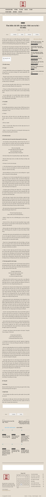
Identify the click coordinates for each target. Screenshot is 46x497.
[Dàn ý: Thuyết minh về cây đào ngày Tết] (6, 432)
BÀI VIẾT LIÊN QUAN (10, 427)
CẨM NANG (15, 12)
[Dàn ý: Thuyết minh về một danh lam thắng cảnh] (16, 432)
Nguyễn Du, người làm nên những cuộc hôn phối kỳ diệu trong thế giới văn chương (23, 422)
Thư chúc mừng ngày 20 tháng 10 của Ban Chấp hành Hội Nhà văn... (37, 53)
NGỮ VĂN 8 (14, 14)
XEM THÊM (19, 427)
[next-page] (4, 457)
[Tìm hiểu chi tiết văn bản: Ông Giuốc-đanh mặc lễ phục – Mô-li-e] (25, 446)
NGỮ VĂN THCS (8, 14)
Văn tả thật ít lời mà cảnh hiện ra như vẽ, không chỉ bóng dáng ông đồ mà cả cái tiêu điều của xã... (6, 452)
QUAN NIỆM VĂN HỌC (34, 44)
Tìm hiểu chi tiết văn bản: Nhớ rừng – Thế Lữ (8, 422)
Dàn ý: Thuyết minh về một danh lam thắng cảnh (15, 437)
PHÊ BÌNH (16, 9)
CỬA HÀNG (20, 12)
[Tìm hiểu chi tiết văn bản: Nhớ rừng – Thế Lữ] (16, 446)
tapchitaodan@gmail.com (6, 490)
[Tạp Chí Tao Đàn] (23, 4)
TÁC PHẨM (21, 9)
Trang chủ (3, 14)
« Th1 (18, 487)
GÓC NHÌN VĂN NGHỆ (34, 50)
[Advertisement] (23, 18)
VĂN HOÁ (26, 9)
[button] (42, 9)
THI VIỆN (30, 9)
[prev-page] (3, 457)
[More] (41, 34)
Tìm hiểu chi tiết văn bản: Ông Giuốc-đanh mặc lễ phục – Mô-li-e (25, 451)
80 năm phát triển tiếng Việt (36, 58)
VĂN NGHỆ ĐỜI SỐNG (9, 9)
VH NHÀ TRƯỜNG (8, 12)
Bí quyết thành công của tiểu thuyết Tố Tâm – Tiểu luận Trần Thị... (37, 47)
